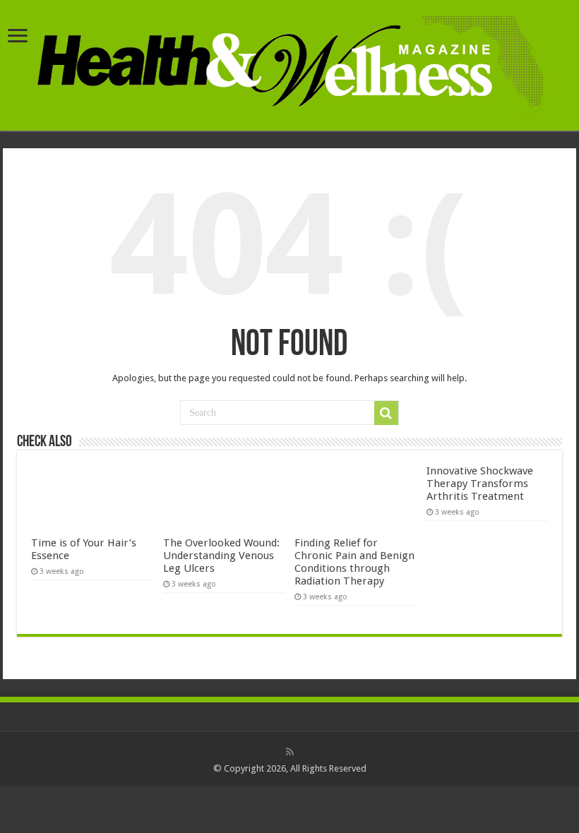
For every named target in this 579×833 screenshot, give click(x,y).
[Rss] (290, 751)
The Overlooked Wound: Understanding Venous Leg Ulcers (221, 556)
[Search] (386, 413)
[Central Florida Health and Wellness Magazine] (290, 63)
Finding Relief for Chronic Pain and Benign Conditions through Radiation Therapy (354, 562)
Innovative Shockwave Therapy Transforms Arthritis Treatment (479, 484)
